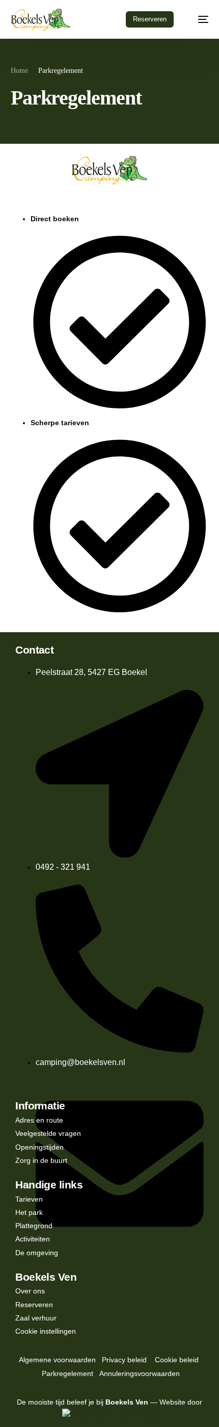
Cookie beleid (177, 1360)
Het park (29, 1212)
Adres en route (39, 1120)
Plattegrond (33, 1226)
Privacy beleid (124, 1360)
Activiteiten (32, 1239)
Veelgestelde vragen (48, 1133)
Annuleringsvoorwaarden (139, 1373)
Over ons (30, 1291)
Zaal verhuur (36, 1318)
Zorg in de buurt (41, 1160)
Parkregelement (67, 1373)
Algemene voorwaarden (57, 1360)
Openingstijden (39, 1147)
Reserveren (34, 1305)
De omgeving (36, 1253)
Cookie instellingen (45, 1331)
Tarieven (29, 1199)
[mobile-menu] (198, 19)
